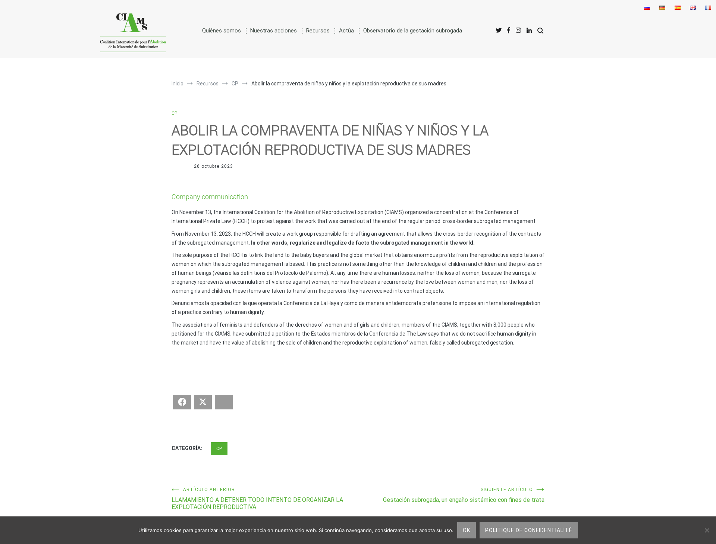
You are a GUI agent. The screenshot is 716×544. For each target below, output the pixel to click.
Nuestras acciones (273, 30)
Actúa (346, 30)
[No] (706, 530)
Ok (466, 530)
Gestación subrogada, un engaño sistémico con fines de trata (463, 495)
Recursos (318, 30)
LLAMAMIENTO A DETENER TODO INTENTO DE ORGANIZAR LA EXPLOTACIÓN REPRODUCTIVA (257, 498)
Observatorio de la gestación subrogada (412, 30)
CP (174, 113)
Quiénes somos (221, 30)
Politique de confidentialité (528, 530)
